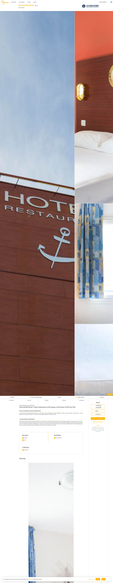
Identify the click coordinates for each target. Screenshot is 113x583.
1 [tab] (96, 542)
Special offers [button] (22, 2)
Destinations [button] (13, 2)
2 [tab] (98, 542)
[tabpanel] (98, 483)
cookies (30, 579)
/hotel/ (23, 405)
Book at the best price (98, 418)
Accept (98, 579)
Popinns (20, 405)
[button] (109, 2)
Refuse (103, 579)
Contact (34, 2)
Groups (28, 2)
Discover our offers (98, 421)
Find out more (91, 579)
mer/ (26, 405)
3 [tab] (99, 542)
